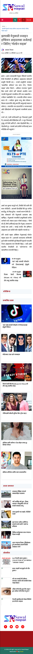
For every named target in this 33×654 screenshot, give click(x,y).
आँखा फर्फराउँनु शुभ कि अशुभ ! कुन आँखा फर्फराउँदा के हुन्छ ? (21, 590)
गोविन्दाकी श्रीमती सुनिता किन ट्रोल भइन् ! (15, 413)
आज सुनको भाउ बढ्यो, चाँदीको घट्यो (21, 513)
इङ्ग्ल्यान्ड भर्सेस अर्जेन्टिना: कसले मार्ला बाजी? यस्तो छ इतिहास (20, 524)
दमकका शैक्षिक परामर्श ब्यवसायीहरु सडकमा (19, 492)
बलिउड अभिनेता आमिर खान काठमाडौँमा (14, 472)
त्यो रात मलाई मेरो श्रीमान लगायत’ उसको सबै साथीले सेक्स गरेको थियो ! (21, 580)
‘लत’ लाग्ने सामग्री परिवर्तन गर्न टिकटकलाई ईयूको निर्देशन (15, 326)
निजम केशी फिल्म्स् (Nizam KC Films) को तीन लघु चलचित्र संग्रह (15, 385)
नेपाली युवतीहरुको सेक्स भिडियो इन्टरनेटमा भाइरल (21, 600)
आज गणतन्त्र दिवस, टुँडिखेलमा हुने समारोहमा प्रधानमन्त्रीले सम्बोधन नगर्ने (21, 544)
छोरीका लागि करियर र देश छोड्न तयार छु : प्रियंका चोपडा (15, 443)
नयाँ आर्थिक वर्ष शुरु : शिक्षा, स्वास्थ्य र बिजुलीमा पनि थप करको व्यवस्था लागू (20, 503)
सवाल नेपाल (9, 49)
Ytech (21, 651)
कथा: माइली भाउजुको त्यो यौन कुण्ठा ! (21, 569)
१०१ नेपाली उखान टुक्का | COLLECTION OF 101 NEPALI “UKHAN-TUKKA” (21, 560)
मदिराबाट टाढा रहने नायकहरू (11, 354)
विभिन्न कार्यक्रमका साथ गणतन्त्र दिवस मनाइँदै (21, 533)
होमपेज (3, 27)
